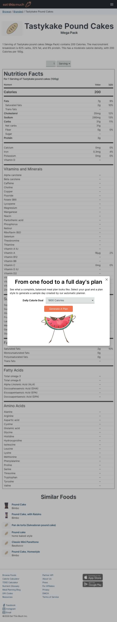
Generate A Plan (58, 308)
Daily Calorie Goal (33, 300)
